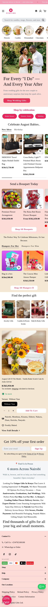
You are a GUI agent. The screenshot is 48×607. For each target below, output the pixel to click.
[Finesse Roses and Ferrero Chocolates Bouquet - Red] (46, 226)
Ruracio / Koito (26, 116)
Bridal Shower (9, 116)
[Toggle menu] (3, 11)
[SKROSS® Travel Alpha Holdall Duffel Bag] (12, 144)
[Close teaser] (10, 596)
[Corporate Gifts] (36, 11)
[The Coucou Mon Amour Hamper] (33, 261)
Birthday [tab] (18, 129)
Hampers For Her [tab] (10, 246)
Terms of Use (31, 454)
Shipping (15, 389)
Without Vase (9, 404)
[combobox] (24, 20)
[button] (7, 600)
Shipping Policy (8, 592)
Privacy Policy (38, 592)
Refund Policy (23, 592)
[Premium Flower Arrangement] (12, 199)
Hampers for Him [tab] (30, 246)
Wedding (40, 116)
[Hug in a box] (12, 261)
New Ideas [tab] (7, 129)
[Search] (43, 20)
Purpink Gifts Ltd (15, 603)
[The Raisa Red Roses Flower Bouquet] (33, 199)
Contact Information (26, 597)
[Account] (40, 11)
